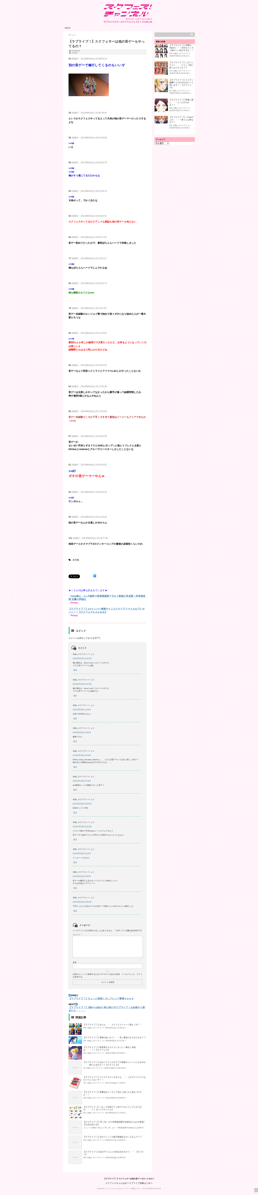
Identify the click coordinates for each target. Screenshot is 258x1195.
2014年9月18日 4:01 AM (82, 781)
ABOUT (68, 28)
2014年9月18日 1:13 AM (82, 709)
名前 (74, 962)
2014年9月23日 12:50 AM (82, 902)
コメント (77, 934)
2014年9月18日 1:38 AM (82, 732)
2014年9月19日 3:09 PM (82, 876)
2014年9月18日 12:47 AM (82, 658)
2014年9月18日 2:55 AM (82, 755)
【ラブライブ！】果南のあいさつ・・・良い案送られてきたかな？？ (114, 1037)
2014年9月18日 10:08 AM (82, 803)
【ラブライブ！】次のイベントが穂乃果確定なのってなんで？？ (112, 1137)
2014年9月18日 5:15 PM (82, 853)
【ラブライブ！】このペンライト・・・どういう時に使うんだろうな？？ (181, 65)
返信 (75, 670)
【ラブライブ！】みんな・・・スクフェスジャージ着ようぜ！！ (112, 1024)
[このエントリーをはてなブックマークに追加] (94, 576)
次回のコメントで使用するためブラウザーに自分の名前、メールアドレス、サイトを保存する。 (107, 975)
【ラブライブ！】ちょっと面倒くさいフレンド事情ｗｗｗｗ (101, 998)
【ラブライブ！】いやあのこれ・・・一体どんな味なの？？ (181, 119)
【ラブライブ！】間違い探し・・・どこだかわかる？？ (181, 102)
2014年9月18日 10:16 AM (82, 826)
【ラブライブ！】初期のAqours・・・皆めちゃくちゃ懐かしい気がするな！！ (181, 47)
